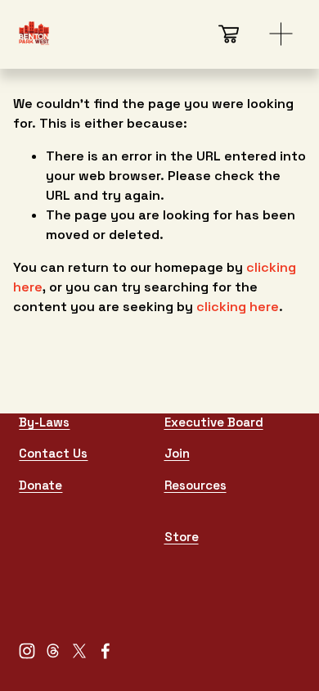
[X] (79, 651)
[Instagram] (27, 651)
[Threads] (53, 651)
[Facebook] (105, 651)
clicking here (237, 306)
